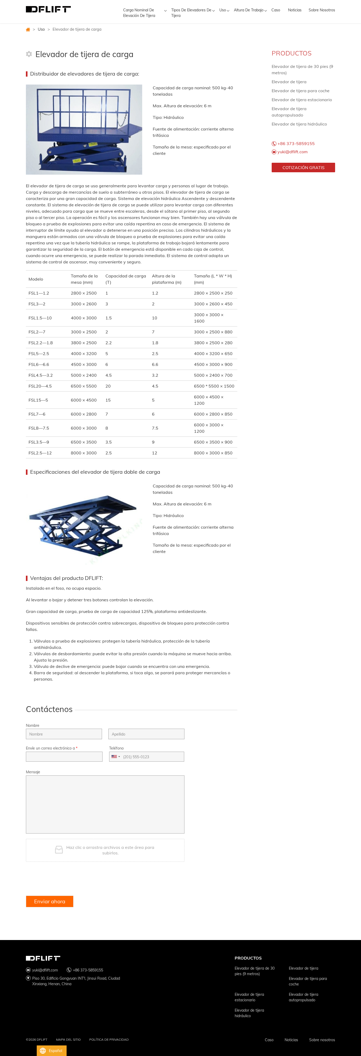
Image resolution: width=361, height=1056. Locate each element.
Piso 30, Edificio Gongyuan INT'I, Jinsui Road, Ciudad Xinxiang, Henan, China (76, 981)
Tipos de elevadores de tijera (191, 13)
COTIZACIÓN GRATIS (304, 167)
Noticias (295, 10)
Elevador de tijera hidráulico (299, 124)
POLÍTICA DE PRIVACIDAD (109, 1039)
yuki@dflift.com (292, 151)
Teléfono (116, 748)
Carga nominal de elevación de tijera (139, 13)
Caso (275, 10)
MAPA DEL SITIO (68, 1039)
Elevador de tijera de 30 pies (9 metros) (255, 971)
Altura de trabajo (248, 10)
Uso (222, 10)
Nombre (32, 725)
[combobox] (115, 756)
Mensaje (33, 772)
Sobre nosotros (322, 10)
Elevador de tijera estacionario (302, 99)
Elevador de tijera (289, 81)
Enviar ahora (49, 901)
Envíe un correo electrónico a (51, 748)
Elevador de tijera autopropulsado (303, 997)
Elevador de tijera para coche (301, 90)
